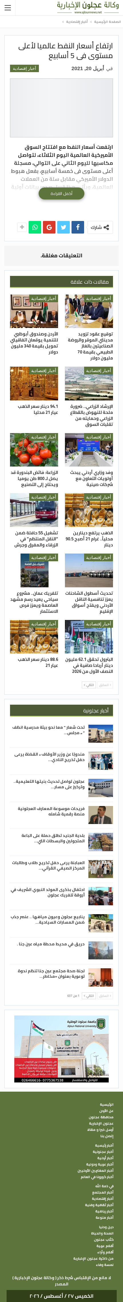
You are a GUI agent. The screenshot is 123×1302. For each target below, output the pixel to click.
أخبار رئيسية (104, 1145)
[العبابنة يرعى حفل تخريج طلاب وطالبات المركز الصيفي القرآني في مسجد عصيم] (100, 869)
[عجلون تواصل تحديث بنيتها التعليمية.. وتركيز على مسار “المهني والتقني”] (100, 788)
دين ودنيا (106, 1227)
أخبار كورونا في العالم (97, 1177)
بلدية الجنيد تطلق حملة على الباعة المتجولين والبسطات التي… (53, 838)
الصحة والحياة (102, 1233)
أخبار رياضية (104, 1211)
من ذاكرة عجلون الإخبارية (93, 1258)
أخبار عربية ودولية (100, 1164)
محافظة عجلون (101, 1117)
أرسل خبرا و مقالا (100, 1130)
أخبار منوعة (105, 1217)
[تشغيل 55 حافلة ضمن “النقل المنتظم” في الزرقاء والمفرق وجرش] (34, 510)
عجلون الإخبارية (101, 1123)
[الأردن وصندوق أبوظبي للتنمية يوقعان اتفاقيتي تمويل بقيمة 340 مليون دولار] (34, 311)
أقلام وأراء (105, 1252)
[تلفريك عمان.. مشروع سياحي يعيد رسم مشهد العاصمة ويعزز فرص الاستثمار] (34, 570)
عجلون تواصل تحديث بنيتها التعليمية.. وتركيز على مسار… (49, 784)
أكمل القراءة (61, 193)
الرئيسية (107, 1104)
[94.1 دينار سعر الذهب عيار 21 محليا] (34, 383)
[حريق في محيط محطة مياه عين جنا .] (100, 950)
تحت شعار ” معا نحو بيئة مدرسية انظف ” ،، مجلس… (48, 730)
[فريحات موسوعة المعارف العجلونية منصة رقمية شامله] (100, 815)
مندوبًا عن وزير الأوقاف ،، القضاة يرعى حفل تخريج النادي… (49, 756)
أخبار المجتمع (103, 1192)
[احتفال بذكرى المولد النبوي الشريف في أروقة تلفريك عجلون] (100, 896)
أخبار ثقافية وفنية (99, 1205)
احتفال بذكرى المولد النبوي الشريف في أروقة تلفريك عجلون (48, 892)
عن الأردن (106, 1111)
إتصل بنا (107, 1136)
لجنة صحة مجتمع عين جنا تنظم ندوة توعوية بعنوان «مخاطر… (51, 973)
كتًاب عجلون (104, 1239)
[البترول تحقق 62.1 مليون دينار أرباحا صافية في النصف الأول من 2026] (89, 637)
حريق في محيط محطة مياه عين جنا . (51, 944)
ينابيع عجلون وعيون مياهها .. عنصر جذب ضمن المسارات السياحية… (48, 919)
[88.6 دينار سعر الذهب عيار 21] (34, 637)
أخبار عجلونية (103, 1152)
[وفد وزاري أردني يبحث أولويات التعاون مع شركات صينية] (89, 450)
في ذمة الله (104, 1186)
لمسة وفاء (105, 1265)
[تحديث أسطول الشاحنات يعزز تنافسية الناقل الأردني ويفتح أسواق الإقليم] (89, 570)
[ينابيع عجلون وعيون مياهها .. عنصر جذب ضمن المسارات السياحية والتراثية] (100, 923)
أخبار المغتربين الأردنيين (96, 1170)
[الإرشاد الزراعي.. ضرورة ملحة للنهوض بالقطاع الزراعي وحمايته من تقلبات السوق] (89, 383)
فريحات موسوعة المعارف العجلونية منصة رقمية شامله (51, 811)
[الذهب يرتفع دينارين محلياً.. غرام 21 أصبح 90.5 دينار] (89, 510)
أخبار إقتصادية (24, 68)
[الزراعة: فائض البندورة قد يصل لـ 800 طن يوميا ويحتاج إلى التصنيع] (34, 450)
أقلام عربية (105, 1246)
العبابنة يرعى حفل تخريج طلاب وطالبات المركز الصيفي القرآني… (48, 865)
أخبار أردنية (105, 1158)
